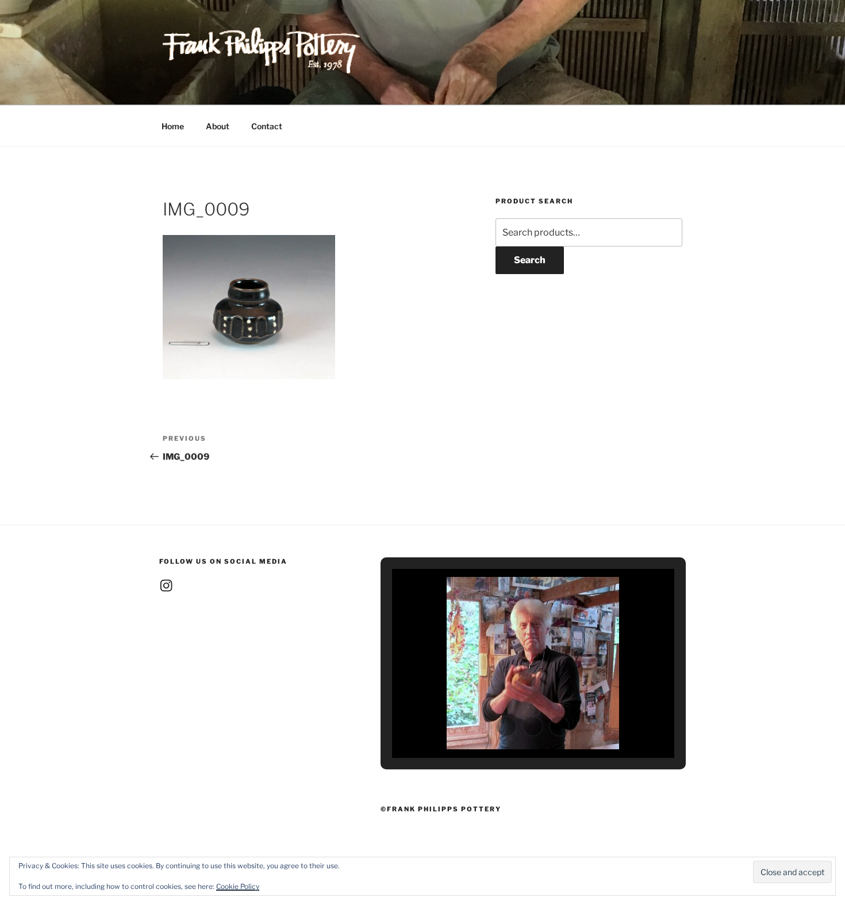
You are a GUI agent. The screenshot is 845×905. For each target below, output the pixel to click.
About (217, 126)
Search (530, 260)
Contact (266, 126)
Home (173, 126)
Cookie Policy (237, 886)
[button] (506, 726)
